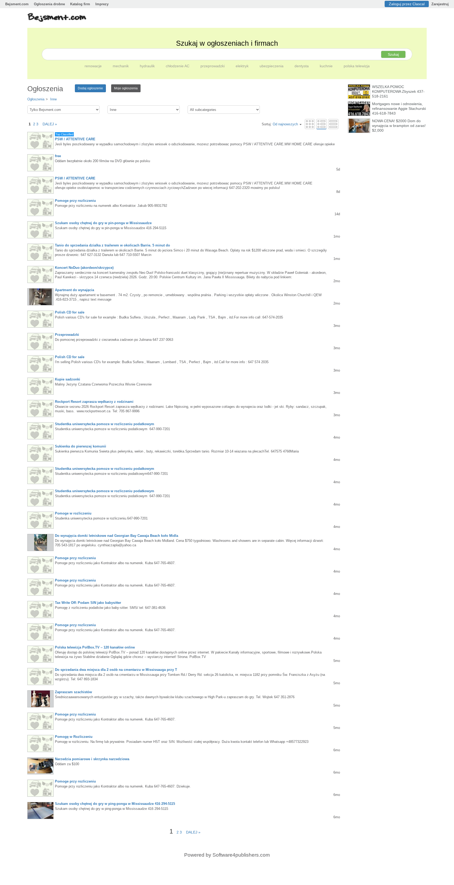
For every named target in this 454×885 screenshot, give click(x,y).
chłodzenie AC (178, 66)
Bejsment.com (17, 4)
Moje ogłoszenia (126, 88)
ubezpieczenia (272, 66)
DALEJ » (48, 124)
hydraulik (148, 66)
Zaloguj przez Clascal (407, 4)
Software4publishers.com (241, 855)
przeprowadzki (213, 66)
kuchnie (327, 66)
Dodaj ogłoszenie (90, 88)
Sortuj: (280, 124)
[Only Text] (333, 124)
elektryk (243, 66)
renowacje (94, 66)
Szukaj (393, 54)
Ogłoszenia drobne (49, 4)
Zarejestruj (440, 4)
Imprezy (102, 4)
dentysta (302, 66)
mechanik (121, 66)
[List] (321, 124)
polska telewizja (357, 66)
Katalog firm (80, 4)
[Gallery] (309, 124)
